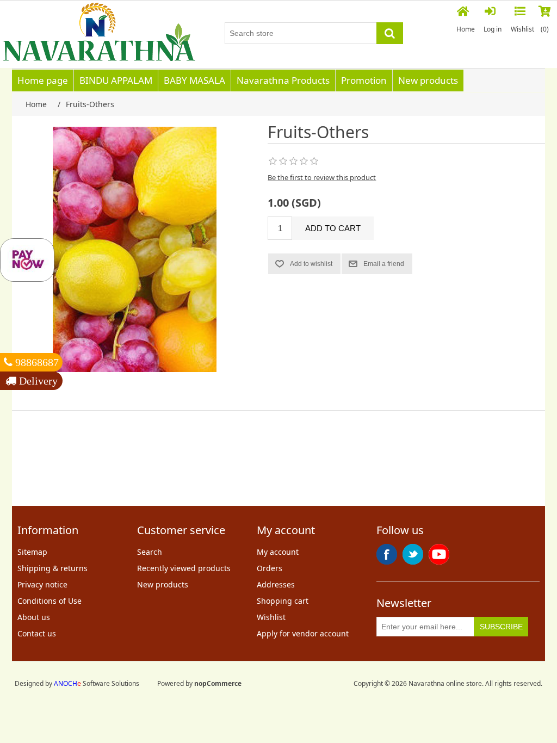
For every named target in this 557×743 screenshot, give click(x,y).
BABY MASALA (194, 80)
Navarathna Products (283, 80)
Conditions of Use (49, 601)
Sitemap (32, 552)
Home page (42, 80)
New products (428, 80)
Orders (269, 568)
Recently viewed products (184, 568)
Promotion (364, 80)
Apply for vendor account (303, 633)
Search (149, 552)
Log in (493, 29)
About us (33, 617)
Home (465, 29)
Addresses (276, 584)
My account (278, 552)
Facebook (386, 554)
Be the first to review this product (322, 177)
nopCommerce (218, 683)
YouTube (439, 554)
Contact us (36, 633)
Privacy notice (42, 584)
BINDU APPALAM (115, 80)
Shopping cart (282, 601)
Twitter (413, 554)
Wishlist (271, 617)
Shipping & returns (52, 568)
